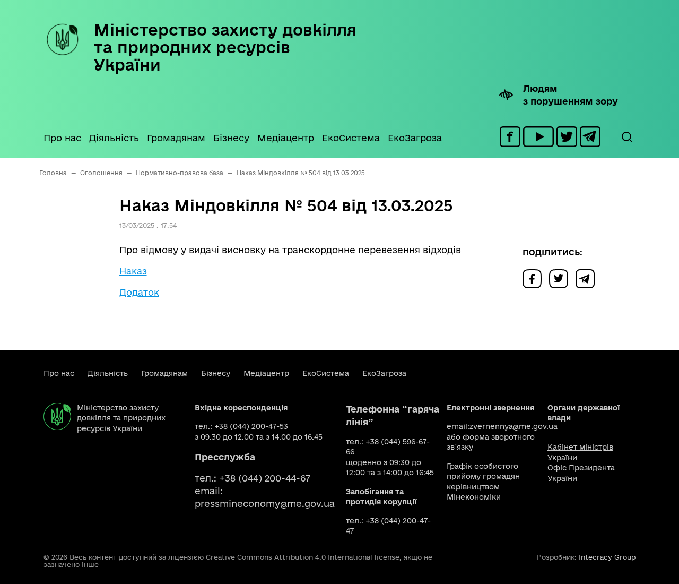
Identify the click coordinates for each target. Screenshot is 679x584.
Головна (53, 172)
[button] (626, 137)
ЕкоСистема (351, 138)
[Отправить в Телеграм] (588, 277)
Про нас (62, 138)
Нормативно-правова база (179, 172)
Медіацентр (285, 138)
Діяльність (114, 138)
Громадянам (176, 138)
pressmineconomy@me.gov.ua (265, 504)
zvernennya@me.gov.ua (513, 426)
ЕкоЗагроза (415, 138)
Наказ (133, 271)
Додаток (139, 292)
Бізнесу (231, 138)
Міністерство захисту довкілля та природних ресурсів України (225, 47)
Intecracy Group (607, 557)
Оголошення (101, 172)
